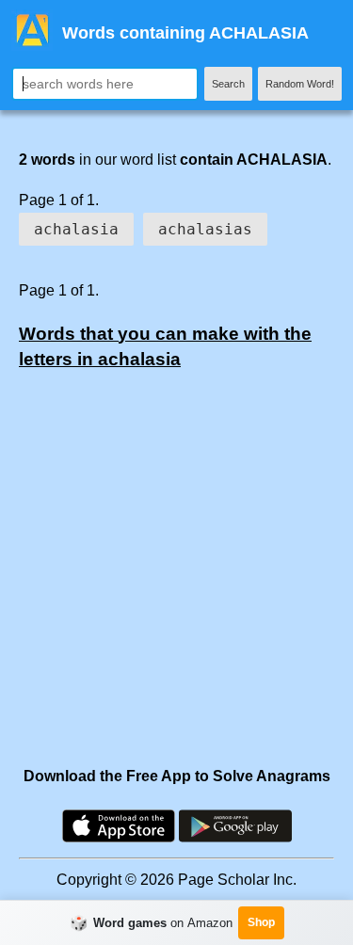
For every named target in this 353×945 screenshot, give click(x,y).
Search (228, 83)
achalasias (205, 229)
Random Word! (299, 83)
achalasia (76, 229)
